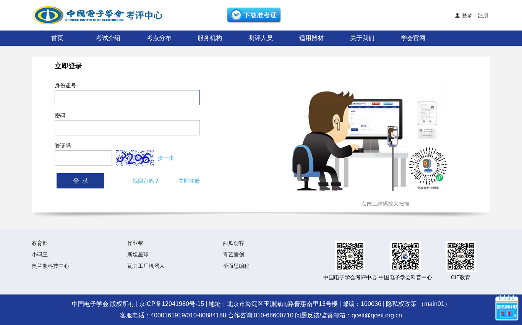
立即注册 (189, 181)
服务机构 (210, 38)
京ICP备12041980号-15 (171, 304)
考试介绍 (108, 38)
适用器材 (311, 38)
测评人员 (260, 38)
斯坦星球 (138, 254)
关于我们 (362, 38)
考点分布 (159, 38)
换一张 (166, 158)
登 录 (80, 180)
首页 (57, 38)
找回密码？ (146, 181)
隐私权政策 (401, 304)
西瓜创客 (233, 243)
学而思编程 (236, 266)
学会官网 (413, 38)
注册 (483, 15)
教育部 (40, 243)
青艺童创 (233, 254)
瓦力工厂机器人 (146, 266)
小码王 (40, 254)
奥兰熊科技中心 (50, 266)
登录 (464, 15)
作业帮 (135, 243)
